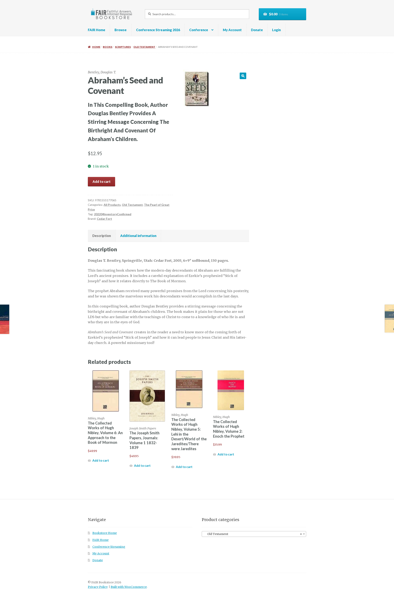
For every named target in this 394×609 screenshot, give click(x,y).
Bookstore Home (104, 533)
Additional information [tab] (138, 236)
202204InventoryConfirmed (112, 214)
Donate (257, 30)
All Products (112, 204)
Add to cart (102, 181)
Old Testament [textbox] (253, 534)
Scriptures (123, 46)
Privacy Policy (98, 587)
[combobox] (254, 534)
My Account (232, 30)
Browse (121, 30)
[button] (243, 76)
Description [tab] (101, 236)
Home (96, 46)
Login (276, 30)
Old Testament (144, 46)
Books (107, 46)
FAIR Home (96, 30)
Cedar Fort (104, 218)
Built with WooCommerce (129, 587)
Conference (198, 30)
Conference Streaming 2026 (158, 30)
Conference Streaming (108, 547)
